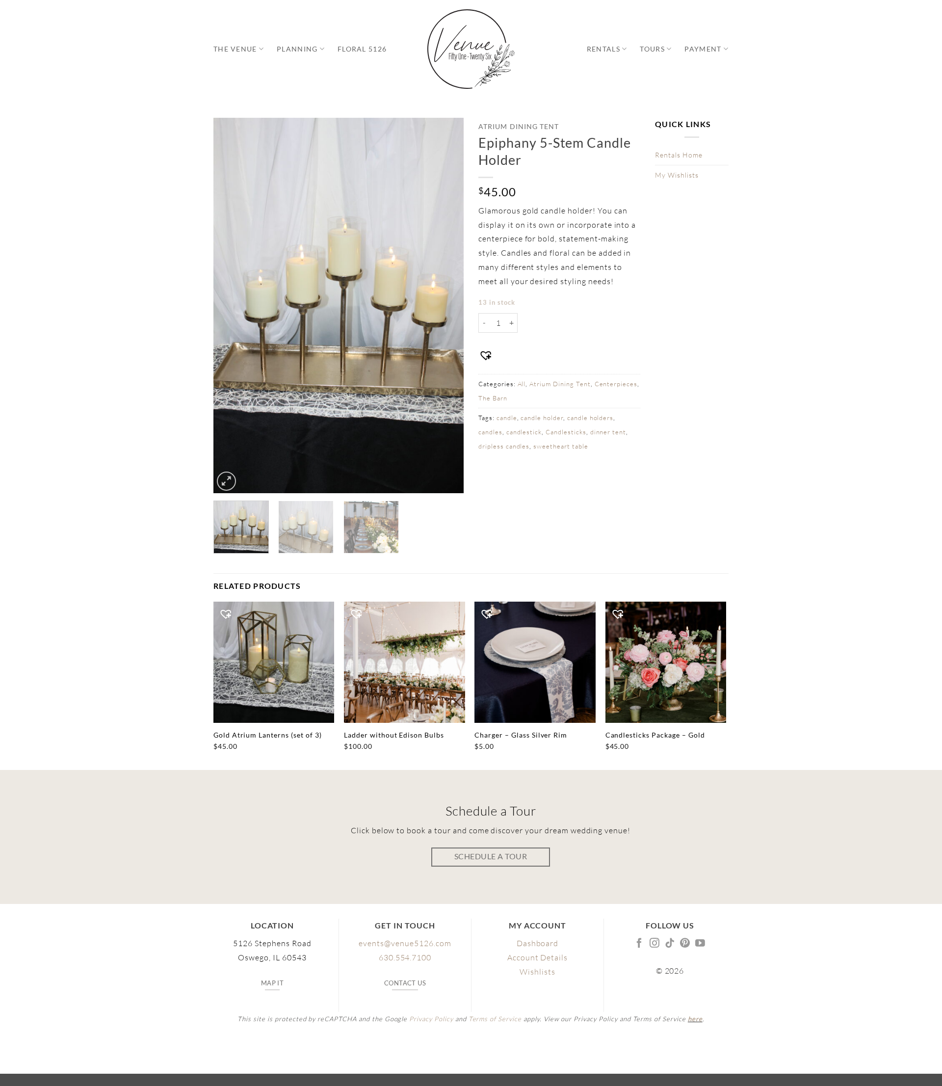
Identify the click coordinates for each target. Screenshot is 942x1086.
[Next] (446, 305)
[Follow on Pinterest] (685, 943)
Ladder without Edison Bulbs (394, 735)
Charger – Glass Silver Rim (520, 735)
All (522, 384)
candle (507, 418)
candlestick (524, 432)
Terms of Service (495, 1019)
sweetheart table (560, 446)
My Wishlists (677, 175)
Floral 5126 (362, 49)
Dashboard (538, 943)
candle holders (590, 418)
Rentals (603, 49)
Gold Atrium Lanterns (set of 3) (267, 735)
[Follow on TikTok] (670, 943)
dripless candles (503, 446)
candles (490, 432)
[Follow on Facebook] (639, 943)
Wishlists (537, 972)
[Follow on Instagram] (655, 943)
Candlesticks (566, 432)
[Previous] (230, 305)
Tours (652, 49)
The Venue (235, 49)
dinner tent (608, 432)
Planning (297, 49)
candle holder (542, 418)
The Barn (492, 398)
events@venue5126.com (405, 943)
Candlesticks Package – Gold (655, 735)
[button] (226, 481)
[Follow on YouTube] (700, 943)
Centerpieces (616, 384)
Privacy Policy (431, 1019)
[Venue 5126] (471, 49)
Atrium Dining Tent (518, 127)
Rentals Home (679, 155)
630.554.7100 (405, 957)
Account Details (537, 957)
